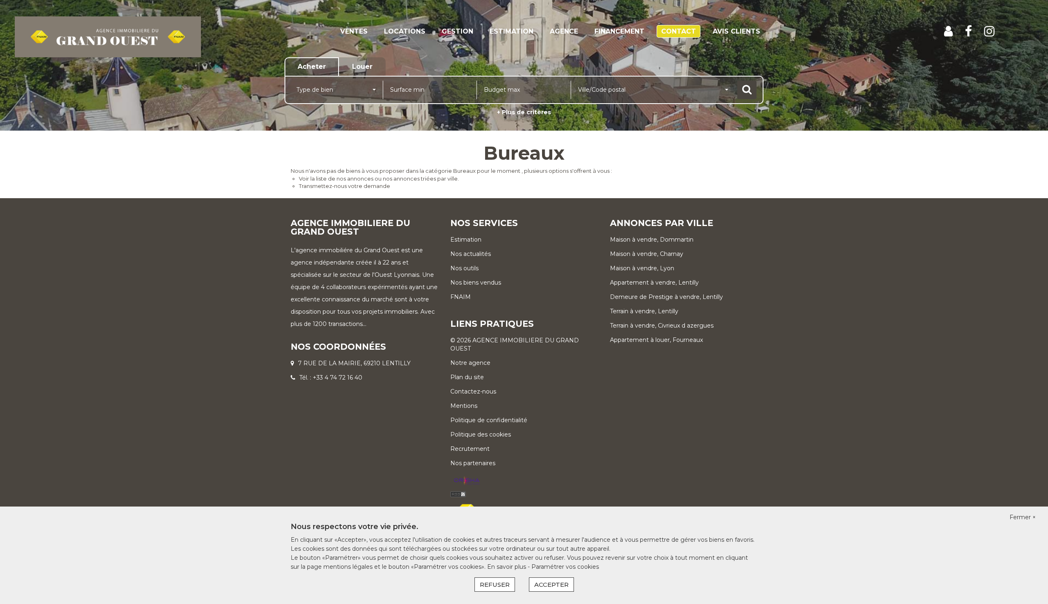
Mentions (463, 405)
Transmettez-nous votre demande (344, 186)
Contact (678, 31)
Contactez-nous (473, 391)
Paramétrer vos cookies (565, 566)
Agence (564, 31)
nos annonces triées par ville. (421, 178)
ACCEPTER (551, 584)
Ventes (354, 31)
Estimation (511, 31)
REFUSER (495, 584)
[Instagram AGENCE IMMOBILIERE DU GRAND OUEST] (989, 31)
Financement (619, 31)
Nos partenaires (472, 463)
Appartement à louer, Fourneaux (656, 340)
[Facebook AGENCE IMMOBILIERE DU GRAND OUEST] (968, 31)
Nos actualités (470, 254)
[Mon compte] (948, 31)
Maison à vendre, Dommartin (651, 239)
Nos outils (464, 268)
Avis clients (736, 31)
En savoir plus (507, 566)
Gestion (457, 31)
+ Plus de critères (524, 112)
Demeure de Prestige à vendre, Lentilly (666, 297)
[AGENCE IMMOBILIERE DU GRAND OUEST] (108, 36)
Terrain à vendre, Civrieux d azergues (662, 325)
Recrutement (470, 448)
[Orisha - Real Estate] (466, 481)
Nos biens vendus (475, 282)
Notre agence (470, 362)
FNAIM (460, 297)
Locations (404, 31)
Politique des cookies (480, 434)
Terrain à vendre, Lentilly (644, 311)
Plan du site (467, 377)
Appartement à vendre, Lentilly (654, 282)
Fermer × (1023, 517)
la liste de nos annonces (341, 178)
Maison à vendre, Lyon (642, 268)
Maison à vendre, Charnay (646, 254)
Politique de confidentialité (488, 420)
